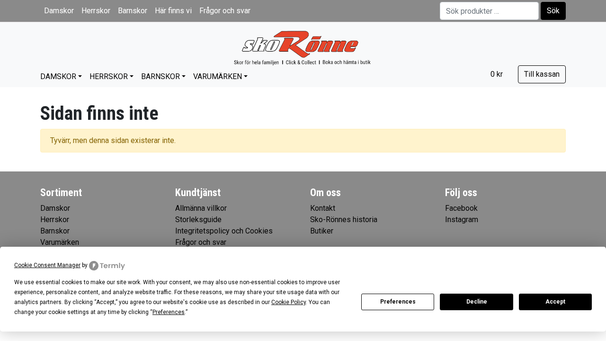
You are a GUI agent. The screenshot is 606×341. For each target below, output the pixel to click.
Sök (553, 10)
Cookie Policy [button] (288, 302)
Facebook (461, 208)
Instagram (461, 219)
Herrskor (95, 10)
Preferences (398, 301)
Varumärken (217, 76)
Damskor (59, 10)
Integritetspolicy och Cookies (224, 230)
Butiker (321, 230)
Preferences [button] (168, 312)
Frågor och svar (224, 10)
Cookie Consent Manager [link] (47, 265)
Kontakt (322, 208)
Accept (555, 301)
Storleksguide (198, 219)
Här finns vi (173, 10)
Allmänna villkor (201, 208)
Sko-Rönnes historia (343, 219)
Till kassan (542, 74)
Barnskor (132, 10)
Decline (476, 301)
